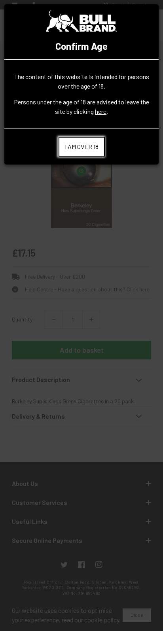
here (100, 111)
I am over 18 (82, 146)
